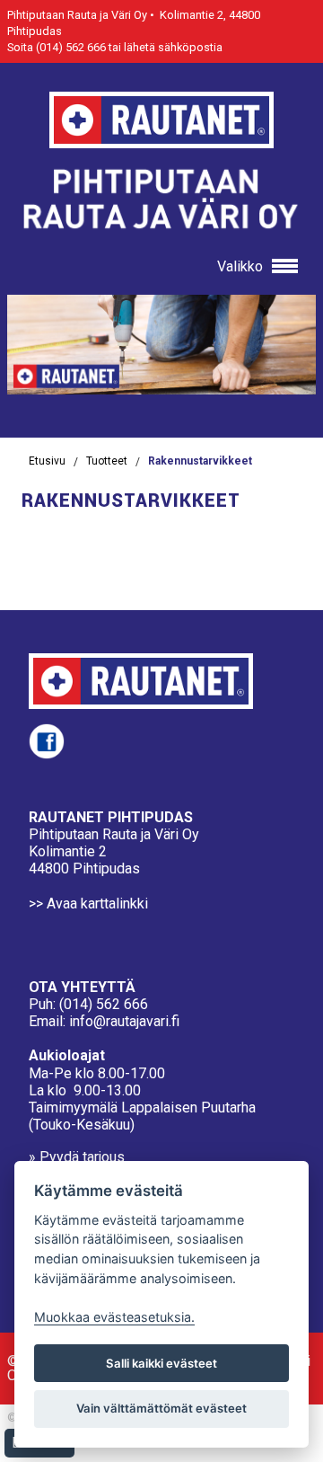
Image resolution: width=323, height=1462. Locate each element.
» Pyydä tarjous (77, 1156)
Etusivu (47, 461)
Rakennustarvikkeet (200, 461)
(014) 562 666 (103, 1004)
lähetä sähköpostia (173, 47)
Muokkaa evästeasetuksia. (114, 1317)
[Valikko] (281, 267)
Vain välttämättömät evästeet (161, 1408)
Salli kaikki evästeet (161, 1363)
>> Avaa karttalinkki (88, 903)
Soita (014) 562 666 (56, 47)
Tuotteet (106, 461)
